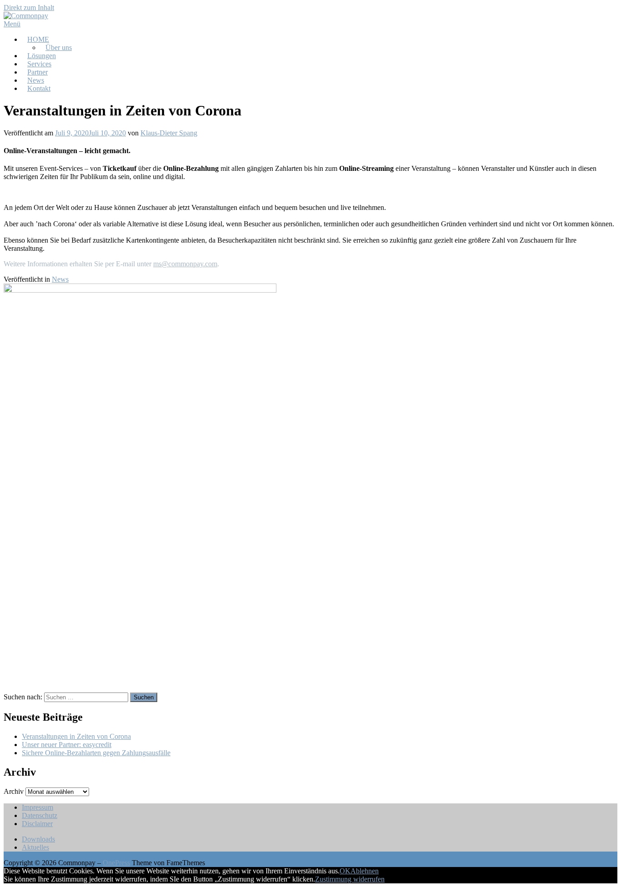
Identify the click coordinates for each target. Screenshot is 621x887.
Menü (12, 24)
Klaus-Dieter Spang (168, 133)
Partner (37, 72)
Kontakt (38, 88)
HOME (38, 39)
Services (39, 64)
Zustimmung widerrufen (350, 879)
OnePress (116, 863)
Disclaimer (37, 823)
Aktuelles (35, 847)
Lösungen (41, 56)
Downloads (38, 839)
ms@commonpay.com (185, 264)
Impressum (37, 807)
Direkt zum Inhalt (29, 7)
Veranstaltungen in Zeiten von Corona (76, 736)
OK (345, 871)
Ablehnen (365, 871)
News (35, 80)
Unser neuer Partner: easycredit (66, 744)
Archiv (14, 791)
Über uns (58, 47)
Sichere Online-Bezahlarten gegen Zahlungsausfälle (96, 753)
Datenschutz (39, 815)
